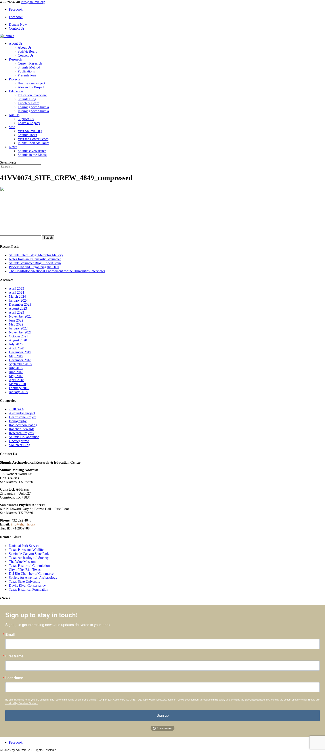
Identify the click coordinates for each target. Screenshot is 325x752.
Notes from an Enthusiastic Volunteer (35, 259)
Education (16, 91)
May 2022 (16, 324)
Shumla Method (29, 67)
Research (15, 59)
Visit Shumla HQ (30, 131)
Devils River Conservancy (27, 585)
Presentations (27, 75)
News (13, 147)
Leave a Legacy (29, 123)
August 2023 (18, 308)
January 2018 (18, 392)
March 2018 (17, 384)
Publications (26, 71)
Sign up (163, 715)
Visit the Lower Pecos (33, 139)
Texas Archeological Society (29, 558)
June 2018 (16, 372)
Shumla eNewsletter (32, 151)
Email (10, 634)
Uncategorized (19, 441)
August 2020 (18, 340)
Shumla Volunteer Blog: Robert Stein (35, 263)
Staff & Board (27, 51)
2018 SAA (16, 409)
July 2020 (16, 344)
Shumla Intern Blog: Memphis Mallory (36, 255)
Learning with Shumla (33, 107)
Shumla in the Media (32, 155)
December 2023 (20, 304)
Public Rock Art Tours (33, 143)
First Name (14, 656)
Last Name (14, 678)
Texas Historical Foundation (28, 589)
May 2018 (16, 376)
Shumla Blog (27, 99)
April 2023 (16, 312)
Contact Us (17, 28)
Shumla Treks (27, 135)
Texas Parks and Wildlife (26, 550)
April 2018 (16, 380)
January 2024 (18, 300)
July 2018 (16, 368)
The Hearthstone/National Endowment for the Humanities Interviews (57, 271)
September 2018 (20, 364)
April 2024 (16, 292)
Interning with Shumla (33, 111)
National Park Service (24, 546)
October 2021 (18, 336)
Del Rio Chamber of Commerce (31, 573)
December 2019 (20, 352)
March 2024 (17, 296)
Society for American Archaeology (33, 577)
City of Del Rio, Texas (24, 569)
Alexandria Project (31, 87)
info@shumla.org (23, 524)
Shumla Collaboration (24, 437)
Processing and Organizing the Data (34, 267)
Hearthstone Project (31, 83)
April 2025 (16, 288)
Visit (12, 127)
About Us (16, 43)
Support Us (26, 119)
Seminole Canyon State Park (29, 554)
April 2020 (16, 348)
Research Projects (21, 433)
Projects (14, 79)
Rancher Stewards (21, 429)
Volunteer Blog (19, 445)
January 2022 (18, 328)
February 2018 (19, 388)
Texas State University (24, 581)
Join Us (14, 115)
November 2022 (20, 316)
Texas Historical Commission (29, 565)
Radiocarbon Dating (23, 425)
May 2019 (16, 356)
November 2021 (20, 332)
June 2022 (16, 320)
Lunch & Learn (28, 103)
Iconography (18, 421)
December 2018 (20, 360)
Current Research (30, 63)
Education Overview (32, 95)
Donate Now (18, 24)
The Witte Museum (22, 562)
